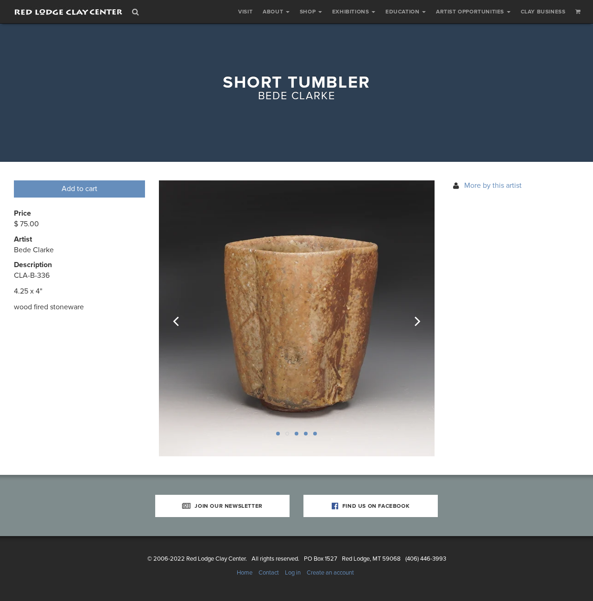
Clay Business (543, 11)
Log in (293, 572)
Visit (245, 11)
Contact (269, 572)
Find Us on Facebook (375, 506)
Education (403, 11)
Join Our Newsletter (228, 506)
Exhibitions (351, 11)
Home (244, 572)
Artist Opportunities (471, 11)
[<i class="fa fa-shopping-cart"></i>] (578, 11)
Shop (308, 11)
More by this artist (493, 185)
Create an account (330, 572)
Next (411, 318)
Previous (182, 318)
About (274, 11)
